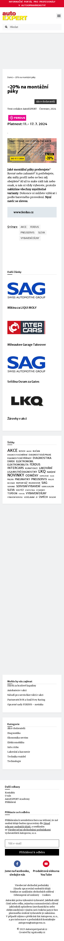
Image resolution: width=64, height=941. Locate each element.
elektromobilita (18, 464)
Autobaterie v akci (17, 690)
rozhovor (34, 483)
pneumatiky (22, 479)
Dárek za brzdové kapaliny (21, 685)
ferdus (34, 227)
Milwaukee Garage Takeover (26, 344)
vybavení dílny (30, 238)
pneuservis (27, 232)
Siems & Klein (48, 486)
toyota (22, 494)
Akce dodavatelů (45, 101)
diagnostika (42, 458)
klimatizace (31, 468)
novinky (15, 475)
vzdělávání (29, 497)
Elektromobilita (15, 742)
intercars (15, 468)
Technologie (14, 761)
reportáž (21, 483)
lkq (42, 471)
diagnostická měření (17, 455)
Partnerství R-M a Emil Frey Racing (26, 699)
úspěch (43, 497)
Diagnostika (14, 733)
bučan (36, 451)
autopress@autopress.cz (31, 922)
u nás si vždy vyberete (29, 185)
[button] (59, 16)
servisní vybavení (28, 486)
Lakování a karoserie (18, 751)
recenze (11, 483)
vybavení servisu (15, 497)
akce (24, 227)
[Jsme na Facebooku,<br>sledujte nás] (17, 863)
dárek (11, 461)
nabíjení (51, 472)
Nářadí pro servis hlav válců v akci (25, 695)
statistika (30, 490)
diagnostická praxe (40, 454)
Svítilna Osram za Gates (23, 381)
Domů (10, 77)
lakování (45, 468)
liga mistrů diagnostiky (22, 472)
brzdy (29, 451)
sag (44, 483)
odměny (31, 475)
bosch (22, 451)
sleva (41, 232)
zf (37, 497)
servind (11, 486)
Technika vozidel (16, 756)
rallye (51, 479)
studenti (40, 490)
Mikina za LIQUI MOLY (21, 308)
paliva (10, 479)
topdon (12, 493)
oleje (52, 476)
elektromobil (24, 461)
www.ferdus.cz (23, 212)
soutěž (20, 490)
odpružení (44, 476)
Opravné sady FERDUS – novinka (25, 704)
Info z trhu (13, 747)
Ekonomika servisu (17, 737)
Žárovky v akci (17, 418)
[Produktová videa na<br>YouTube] (46, 863)
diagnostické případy (19, 458)
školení (52, 497)
